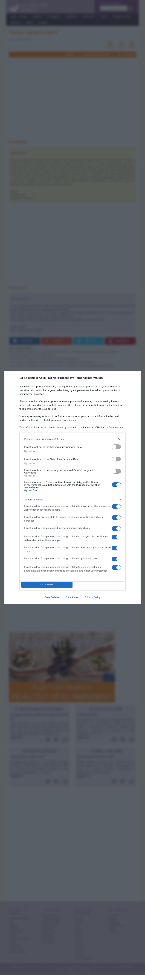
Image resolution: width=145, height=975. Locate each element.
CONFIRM (47, 584)
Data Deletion (52, 597)
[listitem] (72, 439)
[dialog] (72, 487)
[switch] (116, 446)
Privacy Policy (92, 597)
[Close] (133, 378)
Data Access (72, 597)
